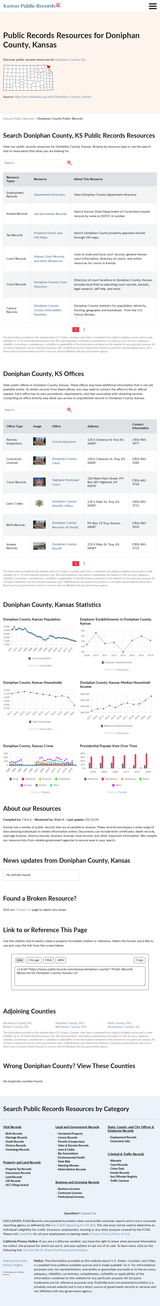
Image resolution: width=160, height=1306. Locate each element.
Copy (139, 960)
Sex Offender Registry (123, 1176)
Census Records (67, 1137)
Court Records (119, 1165)
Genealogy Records (17, 1149)
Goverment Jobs (120, 1141)
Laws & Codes (66, 1149)
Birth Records (14, 1133)
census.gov (46, 665)
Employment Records (123, 1137)
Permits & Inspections (71, 1141)
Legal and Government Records (77, 1127)
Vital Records (12, 1127)
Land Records (14, 1177)
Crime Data (117, 1169)
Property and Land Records (22, 1162)
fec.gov (123, 792)
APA (61, 960)
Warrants (115, 1161)
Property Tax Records (18, 1169)
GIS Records (13, 1181)
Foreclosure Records (18, 1173)
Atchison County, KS (17, 1023)
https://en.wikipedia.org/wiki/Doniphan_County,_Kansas (52, 96)
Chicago (33, 960)
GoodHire (26, 1234)
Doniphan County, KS (70, 59)
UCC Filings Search (17, 1185)
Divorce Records (16, 1145)
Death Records (15, 1141)
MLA (48, 960)
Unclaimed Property (70, 1133)
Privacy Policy (100, 1234)
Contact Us (23, 909)
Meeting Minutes (68, 1165)
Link (19, 960)
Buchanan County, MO (71, 1026)
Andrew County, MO (69, 1023)
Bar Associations (68, 1153)
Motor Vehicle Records (72, 1169)
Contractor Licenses (70, 1193)
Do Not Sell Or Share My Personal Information (55, 1250)
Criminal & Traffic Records (126, 1154)
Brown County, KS (15, 1026)
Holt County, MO (120, 1023)
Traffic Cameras (119, 1181)
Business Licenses (69, 1189)
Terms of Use (121, 1234)
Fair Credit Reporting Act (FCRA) (73, 1225)
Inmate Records (119, 1173)
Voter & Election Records (73, 1145)
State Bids (64, 1161)
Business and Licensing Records (77, 1182)
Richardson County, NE (124, 1026)
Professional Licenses (71, 1197)
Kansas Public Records (18, 118)
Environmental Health (71, 1157)
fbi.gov (46, 792)
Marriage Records (16, 1137)
